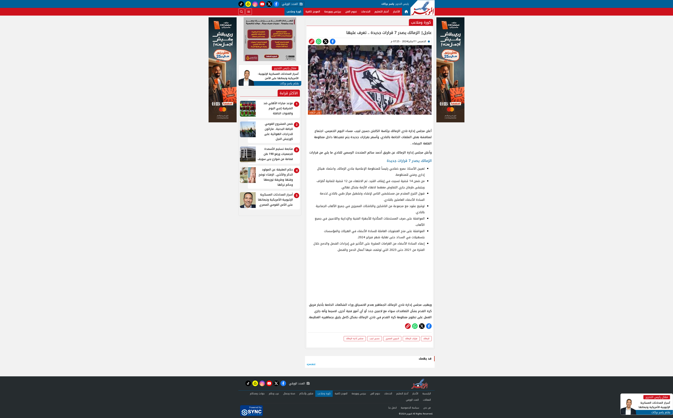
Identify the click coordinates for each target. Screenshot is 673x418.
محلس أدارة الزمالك (354, 338)
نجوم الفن (351, 11)
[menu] (249, 12)
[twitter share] (325, 41)
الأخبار (396, 11)
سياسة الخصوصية (410, 407)
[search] (241, 12)
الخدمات (365, 11)
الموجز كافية (312, 11)
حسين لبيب (374, 338)
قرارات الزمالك (411, 338)
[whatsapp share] (318, 41)
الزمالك (426, 338)
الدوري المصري (392, 338)
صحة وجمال (289, 393)
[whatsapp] (311, 41)
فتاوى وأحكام (306, 393)
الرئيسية (426, 393)
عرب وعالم (274, 393)
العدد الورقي (289, 4)
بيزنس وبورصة (332, 11)
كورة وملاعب (294, 11)
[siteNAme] (422, 8)
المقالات (427, 400)
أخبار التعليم (382, 11)
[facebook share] (332, 41)
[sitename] (419, 383)
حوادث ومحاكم (257, 393)
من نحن (427, 407)
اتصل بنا (392, 407)
